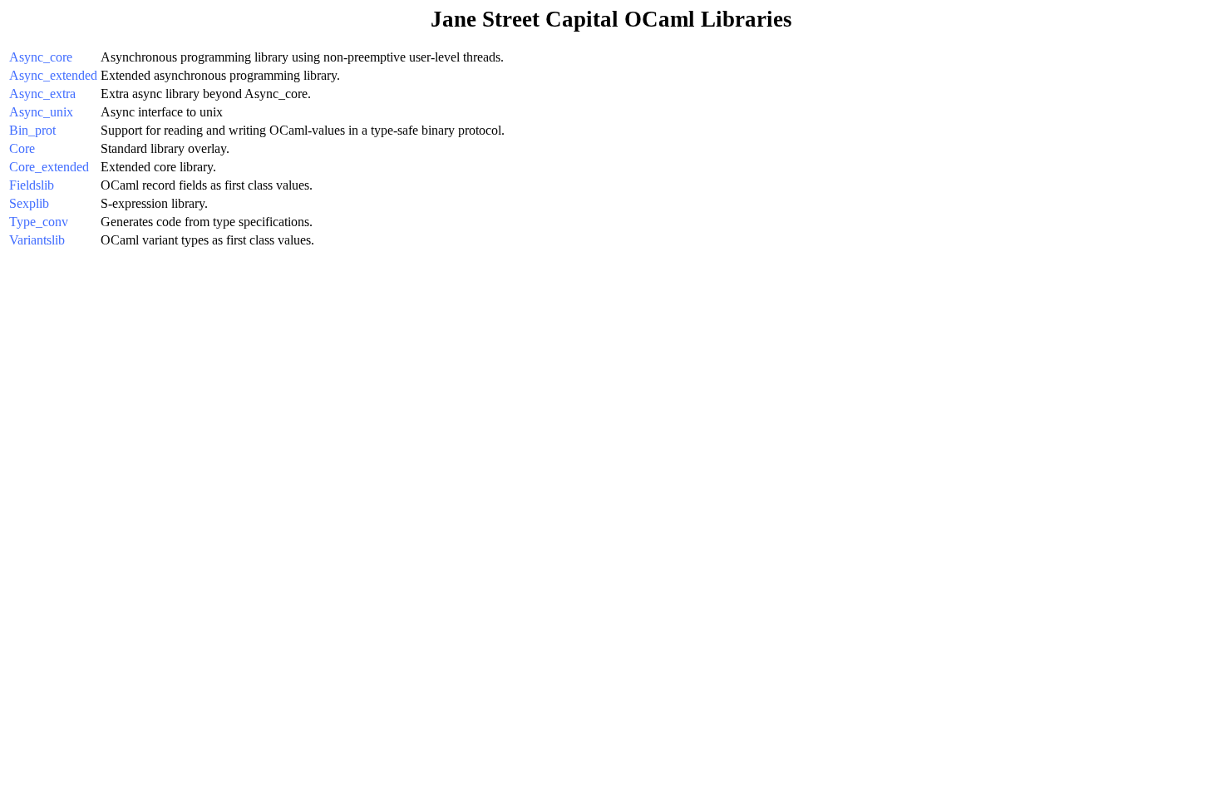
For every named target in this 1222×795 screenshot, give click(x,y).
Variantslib (37, 240)
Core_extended (49, 167)
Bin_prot (32, 130)
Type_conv (38, 222)
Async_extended (53, 75)
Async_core (40, 57)
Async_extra (42, 93)
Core (22, 148)
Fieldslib (31, 185)
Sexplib (29, 203)
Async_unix (41, 112)
